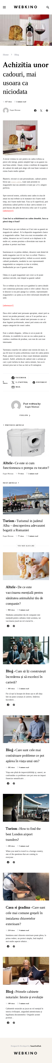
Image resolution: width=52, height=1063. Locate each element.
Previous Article (14, 425)
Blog (16, 54)
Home (6, 54)
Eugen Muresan (15, 110)
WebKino (26, 7)
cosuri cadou (16, 182)
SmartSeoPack (35, 1046)
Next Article (10, 483)
